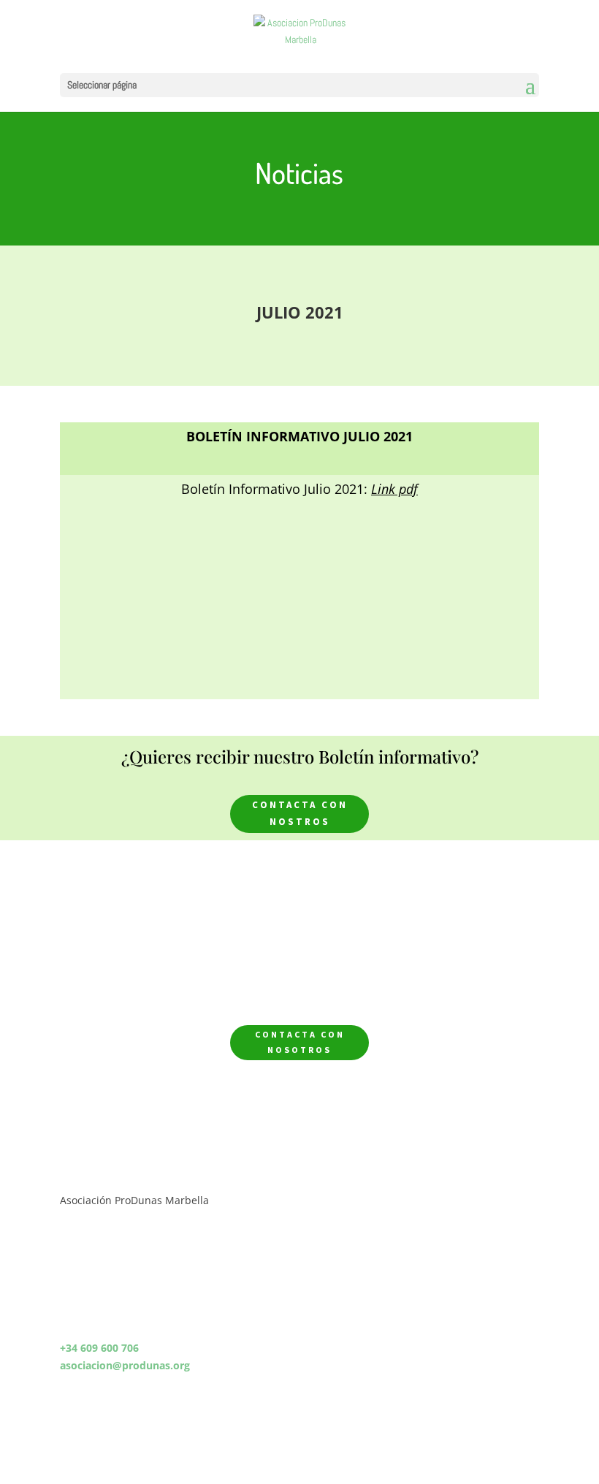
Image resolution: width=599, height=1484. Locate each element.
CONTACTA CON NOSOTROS (300, 1041)
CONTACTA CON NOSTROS (300, 813)
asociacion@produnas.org (125, 1365)
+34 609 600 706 (99, 1348)
